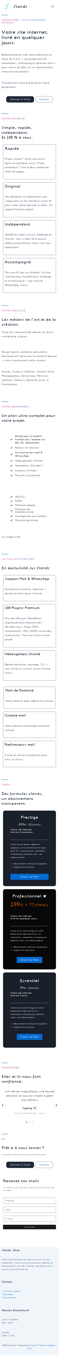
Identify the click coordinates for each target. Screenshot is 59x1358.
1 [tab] (26, 1122)
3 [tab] (32, 1122)
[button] (20, 99)
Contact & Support (12, 1291)
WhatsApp (8, 1294)
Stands (20, 6)
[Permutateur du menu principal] (52, 6)
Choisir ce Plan (29, 876)
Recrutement (9, 1297)
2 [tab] (29, 1122)
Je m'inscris (29, 1227)
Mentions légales (47, 1345)
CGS (29, 1348)
